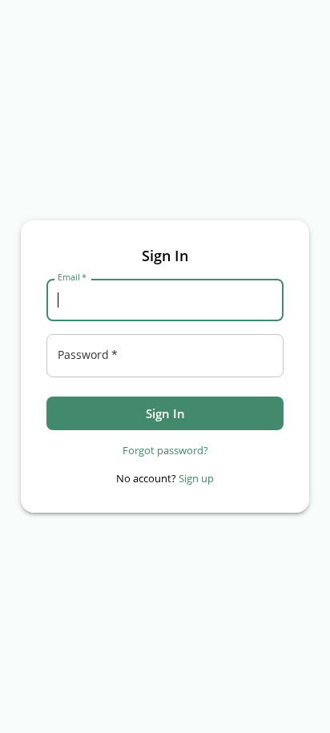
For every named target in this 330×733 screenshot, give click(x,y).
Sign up (196, 478)
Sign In (165, 413)
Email (72, 277)
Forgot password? (165, 450)
